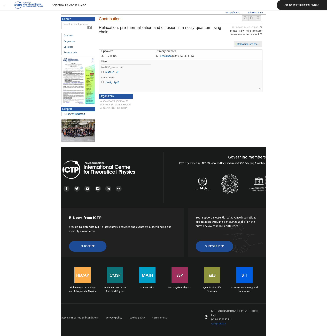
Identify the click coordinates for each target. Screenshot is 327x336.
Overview (68, 35)
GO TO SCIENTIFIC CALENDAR (301, 5)
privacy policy (114, 317)
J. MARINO (165, 56)
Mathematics (147, 287)
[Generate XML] (251, 18)
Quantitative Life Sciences (212, 289)
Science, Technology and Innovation (244, 289)
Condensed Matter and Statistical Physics (115, 289)
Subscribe (88, 246)
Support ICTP (214, 246)
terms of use (159, 317)
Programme (69, 41)
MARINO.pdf (111, 72)
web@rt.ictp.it (218, 323)
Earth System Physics (179, 287)
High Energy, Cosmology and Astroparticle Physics (82, 289)
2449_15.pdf (112, 82)
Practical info (70, 52)
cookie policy (137, 317)
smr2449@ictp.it (76, 114)
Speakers (68, 47)
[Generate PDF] (245, 18)
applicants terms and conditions (80, 317)
